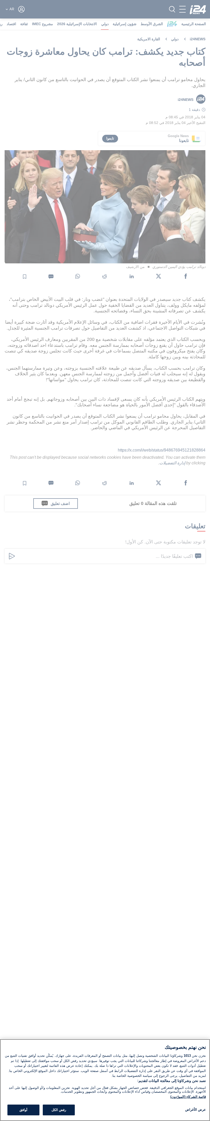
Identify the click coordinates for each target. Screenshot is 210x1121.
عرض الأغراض (195, 1110)
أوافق (23, 1110)
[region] (105, 1080)
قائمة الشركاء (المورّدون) (188, 1097)
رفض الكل (58, 1110)
